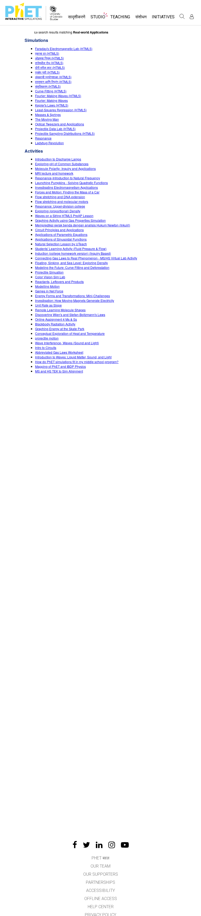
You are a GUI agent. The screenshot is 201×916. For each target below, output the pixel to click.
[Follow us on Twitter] (86, 845)
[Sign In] (192, 17)
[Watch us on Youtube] (124, 845)
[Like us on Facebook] (75, 845)
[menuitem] (76, 18)
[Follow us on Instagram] (112, 845)
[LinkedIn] (99, 845)
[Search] (182, 16)
